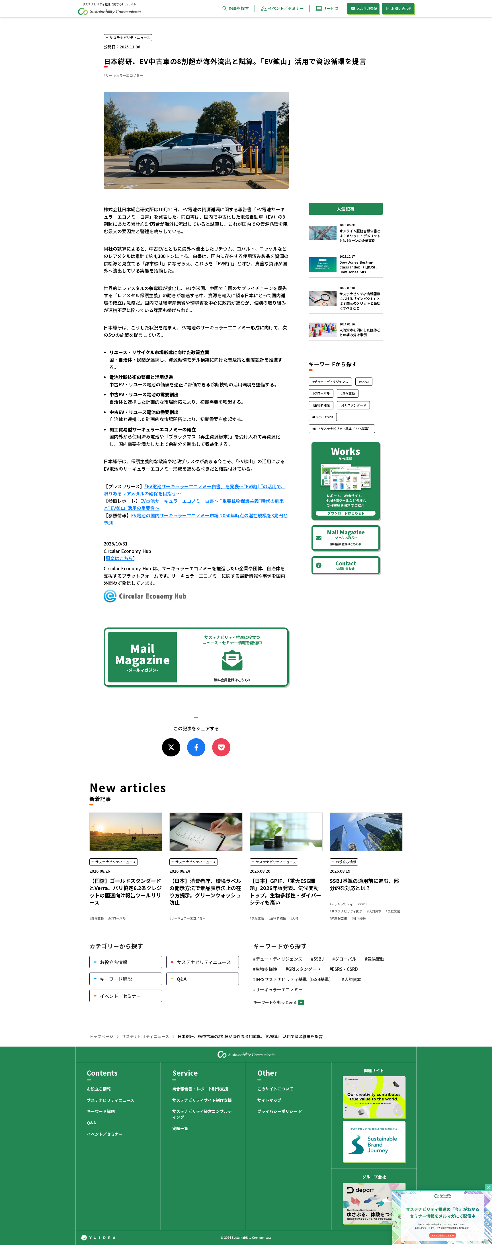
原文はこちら (119, 558)
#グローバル (117, 918)
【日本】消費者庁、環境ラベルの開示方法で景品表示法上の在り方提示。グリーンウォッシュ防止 (205, 891)
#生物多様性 (277, 918)
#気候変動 (96, 918)
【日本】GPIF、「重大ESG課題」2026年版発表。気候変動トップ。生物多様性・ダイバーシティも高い (285, 891)
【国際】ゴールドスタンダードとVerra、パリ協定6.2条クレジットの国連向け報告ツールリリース (125, 891)
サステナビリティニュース (145, 1036)
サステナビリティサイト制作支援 (202, 1100)
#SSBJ (362, 904)
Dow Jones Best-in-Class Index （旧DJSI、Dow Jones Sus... (359, 267)
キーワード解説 (101, 1111)
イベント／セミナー (105, 1134)
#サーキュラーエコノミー (187, 918)
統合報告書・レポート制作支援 (200, 1089)
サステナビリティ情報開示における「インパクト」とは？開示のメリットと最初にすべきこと (359, 301)
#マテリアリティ (341, 904)
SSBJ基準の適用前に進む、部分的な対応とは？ (364, 884)
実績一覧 (180, 1128)
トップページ (101, 1036)
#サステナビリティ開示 (346, 911)
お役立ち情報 (99, 1089)
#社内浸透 (359, 918)
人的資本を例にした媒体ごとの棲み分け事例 (359, 332)
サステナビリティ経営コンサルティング (202, 1114)
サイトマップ (269, 1100)
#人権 (294, 918)
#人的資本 (374, 911)
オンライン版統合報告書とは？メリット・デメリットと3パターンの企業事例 (359, 236)
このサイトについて (275, 1089)
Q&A (91, 1122)
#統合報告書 (338, 918)
